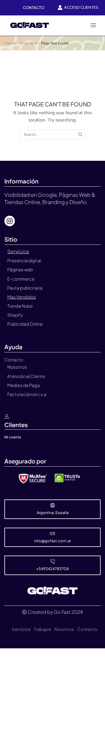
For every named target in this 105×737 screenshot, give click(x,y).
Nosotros (64, 629)
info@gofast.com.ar (52, 540)
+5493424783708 (52, 568)
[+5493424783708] (52, 561)
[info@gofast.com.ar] (52, 533)
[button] (93, 25)
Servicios (21, 629)
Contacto (87, 629)
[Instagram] (9, 221)
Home (10, 43)
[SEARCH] (80, 135)
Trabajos (42, 629)
